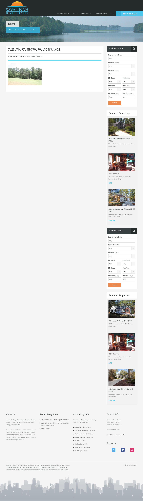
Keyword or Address (115, 55)
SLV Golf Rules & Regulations (84, 437)
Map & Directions (112, 435)
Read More (112, 146)
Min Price (111, 86)
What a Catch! (45, 429)
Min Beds (111, 78)
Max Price (126, 86)
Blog (112, 13)
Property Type (113, 70)
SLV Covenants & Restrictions (84, 434)
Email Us (121, 435)
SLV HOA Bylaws (80, 440)
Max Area (128, 93)
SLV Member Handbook (82, 447)
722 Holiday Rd (113, 174)
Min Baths (126, 78)
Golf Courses (86, 13)
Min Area (113, 93)
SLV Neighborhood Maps (83, 427)
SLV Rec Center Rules (81, 444)
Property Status (114, 63)
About (75, 13)
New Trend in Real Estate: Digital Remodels (55, 420)
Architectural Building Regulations (85, 430)
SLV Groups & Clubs (81, 451)
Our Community (101, 13)
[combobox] (121, 66)
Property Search (63, 13)
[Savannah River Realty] (17, 8)
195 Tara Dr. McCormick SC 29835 (120, 321)
